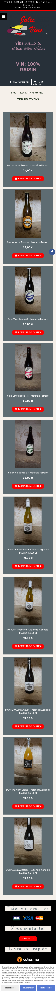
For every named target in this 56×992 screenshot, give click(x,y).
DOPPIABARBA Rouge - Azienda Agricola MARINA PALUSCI (28, 871)
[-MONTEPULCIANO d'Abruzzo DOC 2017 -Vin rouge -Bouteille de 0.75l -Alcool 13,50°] (28, 681)
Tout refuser (28, 988)
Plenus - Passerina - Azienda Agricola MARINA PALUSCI (28, 551)
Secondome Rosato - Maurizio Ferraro (28, 165)
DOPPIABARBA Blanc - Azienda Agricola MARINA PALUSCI (28, 791)
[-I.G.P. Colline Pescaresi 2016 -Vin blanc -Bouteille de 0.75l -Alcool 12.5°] (28, 601)
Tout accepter (46, 988)
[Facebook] (52, 252)
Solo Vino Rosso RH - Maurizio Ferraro (28, 395)
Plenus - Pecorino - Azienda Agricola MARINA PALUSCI (27, 631)
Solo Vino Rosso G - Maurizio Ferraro (28, 319)
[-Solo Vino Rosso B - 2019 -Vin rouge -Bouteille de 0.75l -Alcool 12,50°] (28, 444)
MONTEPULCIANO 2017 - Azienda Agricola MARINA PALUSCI (28, 711)
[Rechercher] (47, 34)
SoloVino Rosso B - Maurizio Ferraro (28, 472)
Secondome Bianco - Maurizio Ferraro (28, 242)
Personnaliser (10, 988)
